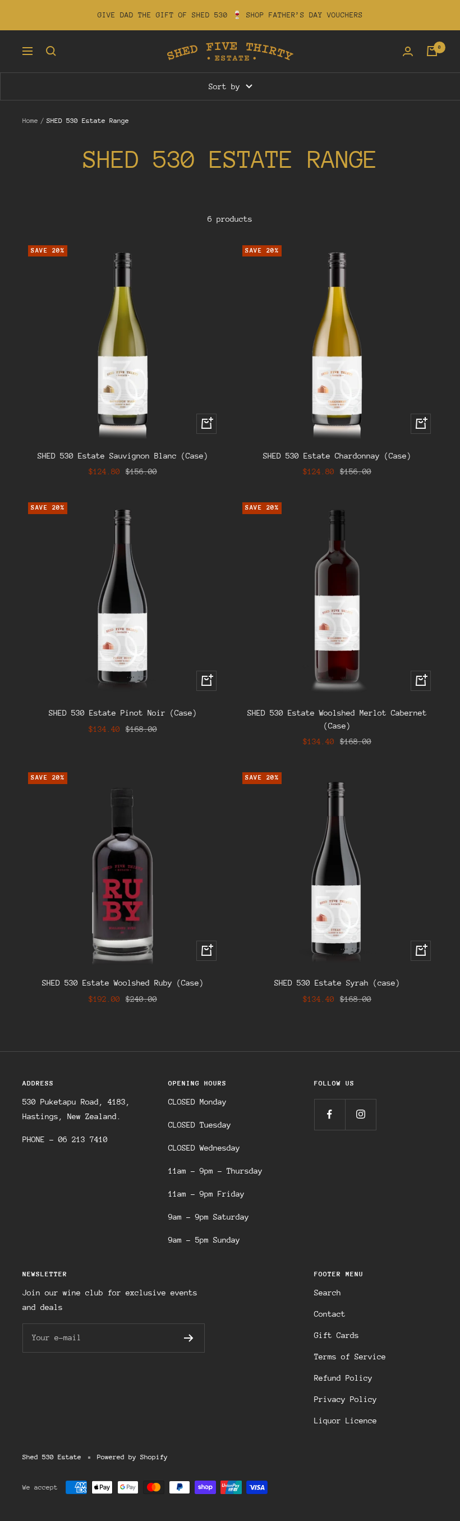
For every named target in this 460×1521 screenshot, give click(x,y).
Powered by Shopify (132, 1457)
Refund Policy (343, 1377)
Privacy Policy (345, 1399)
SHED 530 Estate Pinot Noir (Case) (123, 712)
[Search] (51, 51)
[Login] (408, 51)
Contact (330, 1313)
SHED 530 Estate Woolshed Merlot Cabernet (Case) (337, 719)
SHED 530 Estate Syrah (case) (337, 982)
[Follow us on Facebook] (329, 1114)
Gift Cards (336, 1335)
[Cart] (432, 51)
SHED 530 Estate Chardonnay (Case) (337, 455)
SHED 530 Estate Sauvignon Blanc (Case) (123, 455)
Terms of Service (350, 1356)
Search (327, 1292)
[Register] (189, 1338)
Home (30, 121)
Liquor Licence (345, 1420)
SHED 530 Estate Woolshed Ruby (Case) (123, 982)
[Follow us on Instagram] (360, 1114)
